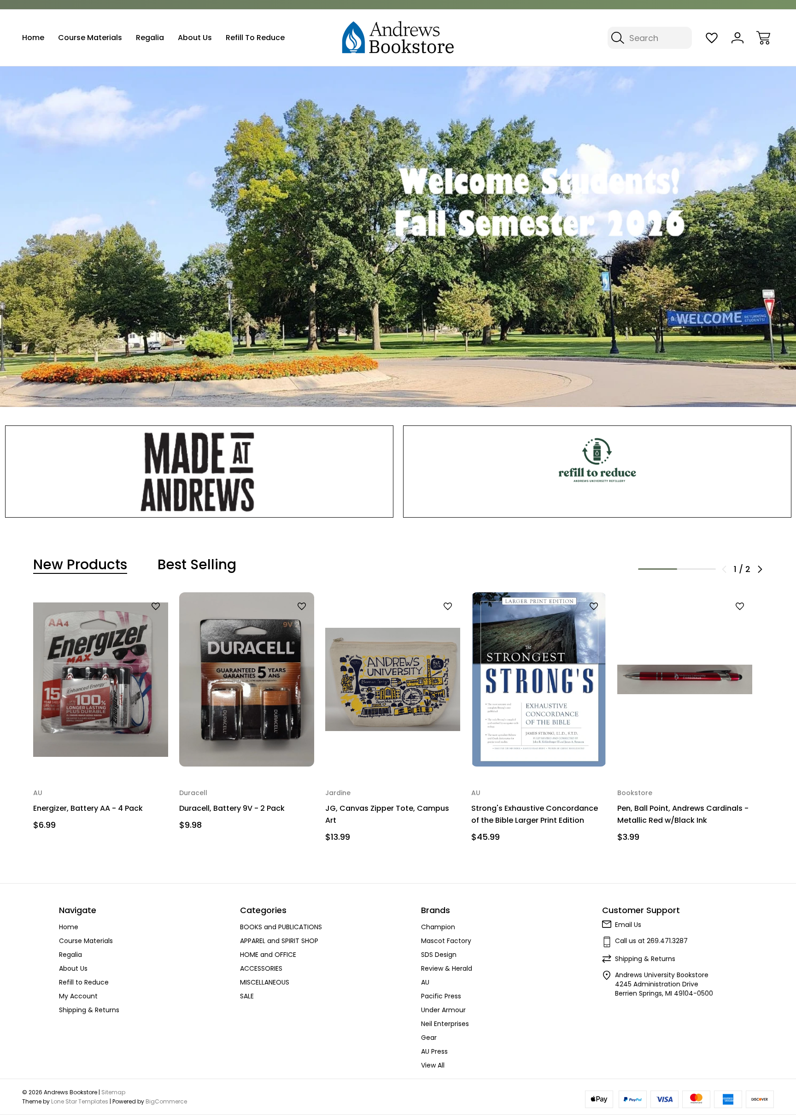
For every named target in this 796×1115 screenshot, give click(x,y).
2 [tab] (696, 569)
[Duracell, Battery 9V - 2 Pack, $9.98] (246, 679)
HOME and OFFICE (268, 954)
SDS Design (439, 954)
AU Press (434, 1051)
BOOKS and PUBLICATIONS (281, 927)
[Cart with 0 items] (763, 37)
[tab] (80, 565)
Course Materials (90, 37)
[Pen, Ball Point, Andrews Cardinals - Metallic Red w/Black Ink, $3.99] (684, 679)
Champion (438, 927)
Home (33, 37)
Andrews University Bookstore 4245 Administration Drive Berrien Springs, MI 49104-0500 (664, 984)
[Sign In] (737, 37)
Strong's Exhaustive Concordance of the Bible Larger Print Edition (534, 814)
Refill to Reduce (255, 37)
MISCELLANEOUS (264, 982)
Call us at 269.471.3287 (651, 940)
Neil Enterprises (445, 1023)
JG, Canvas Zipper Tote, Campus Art (387, 814)
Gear (429, 1037)
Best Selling (197, 565)
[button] (199, 471)
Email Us (628, 924)
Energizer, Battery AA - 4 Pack (88, 808)
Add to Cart (101, 748)
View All (433, 1065)
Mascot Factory (446, 940)
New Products (80, 565)
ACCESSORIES (261, 968)
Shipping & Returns (89, 1010)
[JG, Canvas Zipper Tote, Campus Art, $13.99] (392, 679)
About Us (195, 37)
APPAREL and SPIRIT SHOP (279, 940)
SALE (247, 996)
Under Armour (443, 1010)
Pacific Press (441, 996)
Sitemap (113, 1092)
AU (425, 982)
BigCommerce (166, 1101)
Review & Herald (446, 968)
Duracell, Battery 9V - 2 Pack (232, 808)
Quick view (131, 622)
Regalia (150, 37)
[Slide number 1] (398, 236)
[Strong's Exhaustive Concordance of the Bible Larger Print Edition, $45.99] (538, 679)
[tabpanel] (101, 714)
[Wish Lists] (711, 37)
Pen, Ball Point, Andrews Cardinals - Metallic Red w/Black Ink (683, 814)
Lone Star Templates (79, 1101)
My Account (78, 996)
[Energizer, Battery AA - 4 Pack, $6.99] (100, 679)
